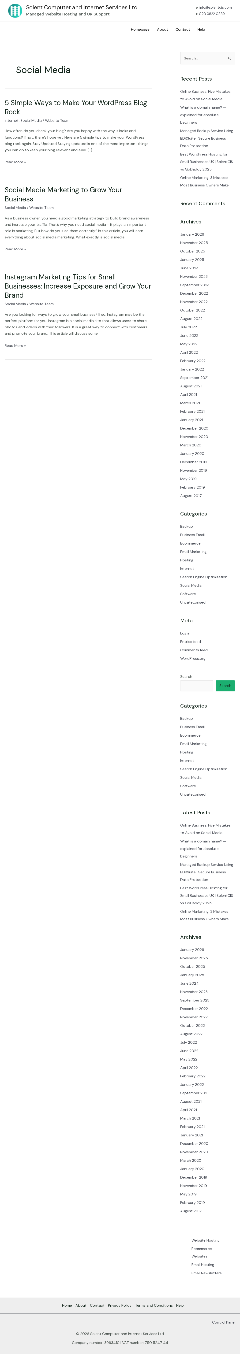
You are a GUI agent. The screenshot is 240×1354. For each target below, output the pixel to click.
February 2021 (192, 411)
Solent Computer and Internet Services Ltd (82, 7)
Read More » (15, 161)
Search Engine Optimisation (203, 577)
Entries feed (190, 641)
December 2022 (194, 293)
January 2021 (191, 419)
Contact (183, 29)
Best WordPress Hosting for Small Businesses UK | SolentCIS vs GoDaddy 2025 (206, 162)
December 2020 (194, 428)
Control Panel (223, 1322)
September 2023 (194, 284)
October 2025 (192, 251)
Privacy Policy (119, 1305)
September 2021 (194, 377)
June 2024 (189, 268)
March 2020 (190, 445)
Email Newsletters (206, 1273)
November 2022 (194, 301)
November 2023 (194, 276)
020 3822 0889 (212, 13)
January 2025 (192, 259)
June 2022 (189, 335)
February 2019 (192, 487)
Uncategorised (193, 602)
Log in (185, 633)
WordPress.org (193, 658)
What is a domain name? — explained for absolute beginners (203, 115)
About (162, 29)
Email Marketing (193, 551)
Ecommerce (190, 543)
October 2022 (192, 310)
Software (188, 593)
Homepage (140, 29)
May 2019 (188, 478)
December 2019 (193, 462)
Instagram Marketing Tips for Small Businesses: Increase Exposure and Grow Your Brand (78, 286)
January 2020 (192, 453)
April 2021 (188, 394)
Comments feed (194, 650)
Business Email (192, 534)
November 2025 (194, 242)
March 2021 (190, 403)
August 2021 (191, 386)
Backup (186, 526)
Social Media (31, 120)
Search (186, 676)
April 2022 (189, 352)
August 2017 (191, 495)
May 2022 (188, 343)
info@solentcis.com (215, 7)
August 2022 (191, 318)
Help (201, 29)
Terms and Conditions (154, 1305)
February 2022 (193, 360)
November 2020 (194, 436)
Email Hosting (202, 1264)
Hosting (186, 560)
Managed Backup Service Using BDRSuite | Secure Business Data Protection (206, 138)
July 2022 (188, 327)
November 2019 (193, 470)
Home (67, 1305)
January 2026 (192, 234)
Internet (12, 120)
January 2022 (192, 369)
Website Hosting (205, 1240)
